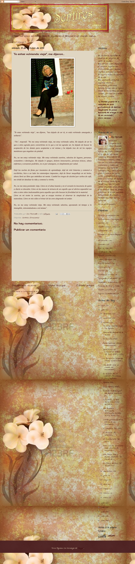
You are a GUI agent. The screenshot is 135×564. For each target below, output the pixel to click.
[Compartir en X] (65, 214)
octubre (106, 322)
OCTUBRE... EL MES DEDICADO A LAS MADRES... (111, 402)
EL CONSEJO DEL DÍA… (112, 428)
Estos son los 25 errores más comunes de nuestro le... (113, 448)
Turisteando (102, 252)
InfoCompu (102, 267)
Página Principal (56, 286)
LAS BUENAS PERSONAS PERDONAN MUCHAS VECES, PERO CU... (112, 412)
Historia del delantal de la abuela (113, 333)
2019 (103, 310)
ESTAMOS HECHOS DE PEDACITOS (112, 464)
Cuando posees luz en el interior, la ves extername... (112, 422)
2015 (103, 511)
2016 (103, 507)
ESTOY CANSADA (110, 339)
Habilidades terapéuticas (107, 282)
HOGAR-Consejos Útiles (107, 226)
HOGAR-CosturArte (105, 289)
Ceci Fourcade (116, 137)
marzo (106, 488)
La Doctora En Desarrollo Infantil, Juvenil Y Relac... (113, 359)
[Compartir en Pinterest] (69, 214)
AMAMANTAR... (108, 382)
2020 (103, 305)
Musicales (101, 244)
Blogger (81, 548)
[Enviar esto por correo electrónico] (61, 214)
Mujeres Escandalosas (106, 293)
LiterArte (101, 223)
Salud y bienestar (105, 259)
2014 (103, 516)
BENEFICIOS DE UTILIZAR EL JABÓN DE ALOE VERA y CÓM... (113, 352)
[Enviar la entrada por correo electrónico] (56, 214)
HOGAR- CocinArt (104, 255)
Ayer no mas (103, 248)
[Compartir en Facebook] (67, 214)
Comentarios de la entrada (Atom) (36, 291)
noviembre (107, 318)
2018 (103, 503)
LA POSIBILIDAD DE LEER (111, 440)
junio (105, 475)
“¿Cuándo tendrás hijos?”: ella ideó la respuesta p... (112, 393)
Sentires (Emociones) (30, 217)
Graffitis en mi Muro (106, 274)
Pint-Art (101, 270)
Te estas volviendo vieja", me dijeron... (112, 327)
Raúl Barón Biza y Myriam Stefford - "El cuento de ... (112, 457)
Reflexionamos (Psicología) (108, 219)
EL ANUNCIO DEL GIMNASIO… (109, 433)
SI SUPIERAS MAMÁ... (111, 386)
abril (105, 484)
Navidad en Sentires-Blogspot (110, 234)
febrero (106, 493)
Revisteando (103, 240)
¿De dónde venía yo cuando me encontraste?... (111, 367)
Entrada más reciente (24, 286)
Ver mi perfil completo (106, 204)
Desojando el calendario (107, 278)
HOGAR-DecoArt (104, 263)
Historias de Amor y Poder (109, 286)
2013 (103, 520)
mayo (105, 480)
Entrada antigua (85, 286)
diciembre (107, 313)
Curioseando (103, 230)
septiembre (108, 471)
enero (105, 497)
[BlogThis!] (63, 214)
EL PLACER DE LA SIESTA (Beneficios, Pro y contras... (112, 376)
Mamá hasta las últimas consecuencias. (112, 344)
